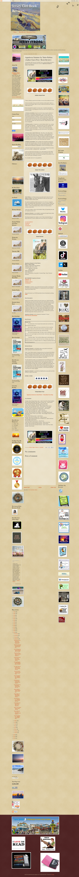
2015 (14, 630)
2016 (14, 628)
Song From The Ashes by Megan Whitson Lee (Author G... (17, 654)
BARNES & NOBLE (28, 281)
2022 (14, 618)
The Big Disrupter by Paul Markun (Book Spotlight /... (17, 663)
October (15, 637)
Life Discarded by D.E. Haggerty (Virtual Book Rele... (17, 717)
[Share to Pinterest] (52, 447)
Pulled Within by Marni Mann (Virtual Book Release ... (17, 695)
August (15, 720)
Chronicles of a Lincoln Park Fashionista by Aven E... (17, 682)
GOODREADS (28, 225)
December (16, 633)
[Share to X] (50, 447)
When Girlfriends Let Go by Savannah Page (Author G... (17, 712)
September (16, 638)
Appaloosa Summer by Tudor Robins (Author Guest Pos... (17, 646)
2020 (14, 622)
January (15, 732)
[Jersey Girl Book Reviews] (58, 194)
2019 (14, 623)
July (15, 722)
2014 (14, 632)
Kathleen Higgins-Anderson (16, 74)
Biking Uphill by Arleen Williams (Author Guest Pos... (17, 691)
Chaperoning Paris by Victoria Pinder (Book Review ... (17, 659)
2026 (14, 611)
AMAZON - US (28, 280)
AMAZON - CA (28, 279)
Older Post (53, 487)
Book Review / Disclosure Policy (27, 32)
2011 (14, 738)
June (15, 724)
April (15, 727)
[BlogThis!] (49, 447)
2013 (14, 734)
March (15, 729)
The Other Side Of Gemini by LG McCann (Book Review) (17, 668)
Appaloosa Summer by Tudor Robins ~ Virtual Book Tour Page (40, 394)
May (15, 725)
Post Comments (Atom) (33, 489)
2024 (14, 615)
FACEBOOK (27, 223)
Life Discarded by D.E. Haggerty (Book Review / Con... (17, 677)
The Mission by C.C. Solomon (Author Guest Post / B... (17, 700)
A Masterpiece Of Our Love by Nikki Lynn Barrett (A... (17, 704)
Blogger (52, 874)
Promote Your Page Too (61, 195)
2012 (14, 736)
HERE (26, 294)
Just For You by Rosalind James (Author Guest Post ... (17, 672)
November (16, 635)
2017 (14, 627)
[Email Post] (46, 447)
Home (15, 32)
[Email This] (48, 447)
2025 (14, 613)
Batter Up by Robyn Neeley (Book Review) (17, 708)
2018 (14, 625)
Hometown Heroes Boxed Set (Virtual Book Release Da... (17, 642)
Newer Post (27, 487)
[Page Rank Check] (14, 788)
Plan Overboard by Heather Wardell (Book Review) (17, 650)
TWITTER (27, 224)
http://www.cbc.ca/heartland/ (31, 315)
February (16, 730)
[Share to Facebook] (51, 447)
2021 (14, 620)
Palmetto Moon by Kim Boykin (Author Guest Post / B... (17, 686)
